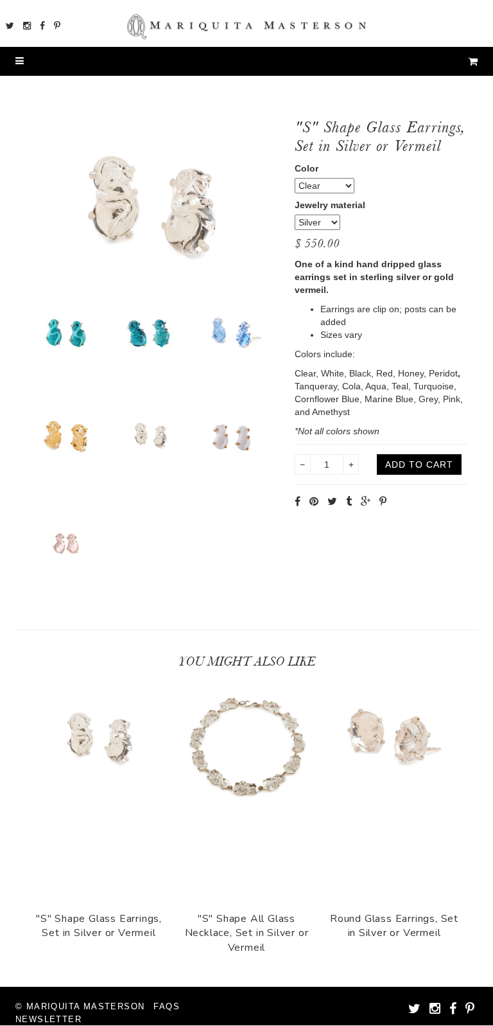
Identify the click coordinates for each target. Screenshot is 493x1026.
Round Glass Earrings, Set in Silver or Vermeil (394, 926)
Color (306, 168)
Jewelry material (330, 205)
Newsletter (48, 1019)
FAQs (166, 1006)
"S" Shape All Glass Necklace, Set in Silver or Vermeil (247, 933)
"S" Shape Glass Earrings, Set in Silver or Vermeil (99, 926)
